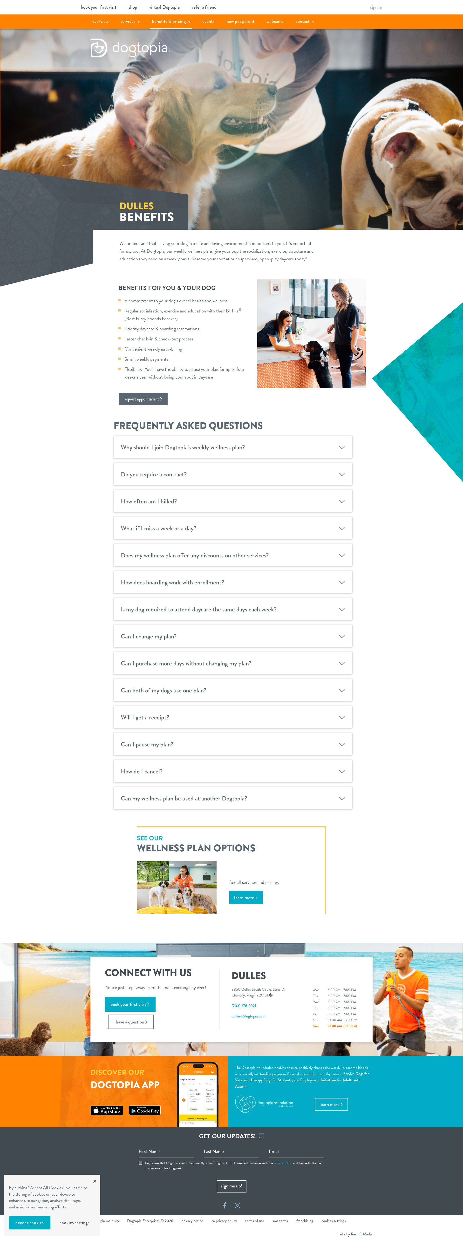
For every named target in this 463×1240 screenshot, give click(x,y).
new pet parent (240, 21)
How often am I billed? (149, 501)
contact (302, 21)
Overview (100, 21)
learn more (244, 897)
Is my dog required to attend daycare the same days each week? (199, 609)
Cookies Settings (74, 1223)
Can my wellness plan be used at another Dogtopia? (184, 798)
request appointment (141, 399)
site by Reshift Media (356, 1234)
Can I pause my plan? (147, 744)
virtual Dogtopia (164, 7)
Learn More (330, 1104)
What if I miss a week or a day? (159, 528)
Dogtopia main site (105, 1221)
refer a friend (204, 7)
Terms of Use (254, 1221)
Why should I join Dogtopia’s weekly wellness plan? (183, 447)
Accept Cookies (30, 1223)
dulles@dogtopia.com (248, 1016)
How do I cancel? (142, 771)
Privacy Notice (192, 1221)
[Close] (94, 1181)
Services (128, 21)
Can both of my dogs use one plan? (163, 690)
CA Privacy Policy (224, 1221)
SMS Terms (280, 1221)
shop (133, 7)
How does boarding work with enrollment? (172, 582)
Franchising (304, 1221)
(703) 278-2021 (244, 1006)
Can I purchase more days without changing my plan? (186, 663)
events (208, 21)
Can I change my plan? (149, 636)
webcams (274, 21)
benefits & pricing (169, 21)
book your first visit (98, 7)
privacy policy (282, 1162)
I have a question (128, 1021)
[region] (52, 1205)
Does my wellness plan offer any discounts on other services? (195, 555)
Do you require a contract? (154, 474)
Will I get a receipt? (145, 717)
